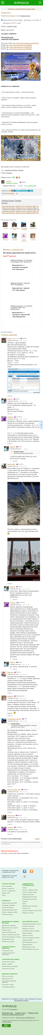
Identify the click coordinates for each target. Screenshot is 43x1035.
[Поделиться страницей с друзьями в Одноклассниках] (10, 190)
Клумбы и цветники (28, 926)
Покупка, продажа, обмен (9, 912)
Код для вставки (9, 193)
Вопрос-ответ (6, 893)
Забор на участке (27, 935)
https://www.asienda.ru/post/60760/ (21, 47)
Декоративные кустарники (10, 928)
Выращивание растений (29, 897)
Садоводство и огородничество (28, 884)
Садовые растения (28, 894)
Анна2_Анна (11, 815)
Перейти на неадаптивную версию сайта (21, 9)
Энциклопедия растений (9, 903)
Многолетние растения (9, 932)
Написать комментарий (10, 335)
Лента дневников (7, 886)
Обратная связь (7, 1013)
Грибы (24, 903)
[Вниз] (41, 428)
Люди (3, 895)
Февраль (9, 173)
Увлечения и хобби (7, 984)
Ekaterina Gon (33, 228)
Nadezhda (10, 672)
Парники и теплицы (28, 913)
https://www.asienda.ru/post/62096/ (21, 49)
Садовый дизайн (27, 940)
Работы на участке (7, 976)
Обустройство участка (30, 921)
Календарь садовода (8, 905)
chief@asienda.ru (30, 1017)
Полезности (6, 900)
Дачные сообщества (8, 888)
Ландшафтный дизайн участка (31, 924)
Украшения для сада (28, 947)
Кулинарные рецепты (8, 987)
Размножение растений (29, 899)
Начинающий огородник (14, 719)
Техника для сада (7, 950)
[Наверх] (41, 421)
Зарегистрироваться (9, 851)
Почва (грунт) (26, 908)
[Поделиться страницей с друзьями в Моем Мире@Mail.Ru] (15, 190)
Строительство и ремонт (10, 959)
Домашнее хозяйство (9, 974)
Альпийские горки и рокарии (30, 931)
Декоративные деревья (9, 925)
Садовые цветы (6, 930)
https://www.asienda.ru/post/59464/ (21, 45)
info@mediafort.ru (7, 1022)
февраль (21, 170)
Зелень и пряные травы (29, 892)
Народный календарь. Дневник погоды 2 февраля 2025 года (20, 213)
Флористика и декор (8, 941)
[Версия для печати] (17, 193)
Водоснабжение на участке (30, 949)
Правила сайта (33, 1013)
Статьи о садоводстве (9, 891)
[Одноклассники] (31, 871)
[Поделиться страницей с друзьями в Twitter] (17, 190)
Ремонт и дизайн (7, 964)
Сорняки (24, 901)
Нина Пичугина (20, 1017)
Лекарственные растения (9, 910)
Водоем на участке (28, 928)
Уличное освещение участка (31, 937)
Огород (24, 887)
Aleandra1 (5, 239)
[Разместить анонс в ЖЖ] (30, 190)
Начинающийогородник (24, 229)
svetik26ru (33, 239)
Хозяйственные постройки (10, 966)
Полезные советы (7, 914)
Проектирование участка (29, 942)
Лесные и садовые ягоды (30, 890)
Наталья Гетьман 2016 (14, 229)
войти (6, 853)
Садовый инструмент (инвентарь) (8, 953)
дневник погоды (6, 12)
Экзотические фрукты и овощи (11, 937)
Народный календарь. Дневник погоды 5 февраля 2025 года (20, 208)
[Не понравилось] (24, 340)
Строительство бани (8, 968)
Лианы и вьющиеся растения (11, 934)
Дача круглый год (7, 978)
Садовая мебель (27, 944)
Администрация (20, 1013)
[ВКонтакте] (24, 871)
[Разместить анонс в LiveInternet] (22, 190)
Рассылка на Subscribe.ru (24, 876)
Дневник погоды (25, 16)
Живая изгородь (27, 933)
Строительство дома (8, 962)
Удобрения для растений (29, 906)
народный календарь (11, 170)
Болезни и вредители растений (31, 910)
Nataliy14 (15, 239)
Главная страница (8, 884)
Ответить (9, 395)
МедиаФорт (13, 1009)
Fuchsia (12, 16)
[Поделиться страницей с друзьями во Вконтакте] (12, 190)
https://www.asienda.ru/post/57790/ (27, 43)
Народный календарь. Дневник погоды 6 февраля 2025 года (20, 206)
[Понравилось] (26, 340)
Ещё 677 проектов (9, 256)
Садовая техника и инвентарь (8, 947)
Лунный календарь (7, 907)
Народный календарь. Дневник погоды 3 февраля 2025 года (20, 211)
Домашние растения (8, 939)
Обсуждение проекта (21, 1000)
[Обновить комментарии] (41, 425)
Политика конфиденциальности (13, 1014)
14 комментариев (31, 186)
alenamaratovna (24, 240)
